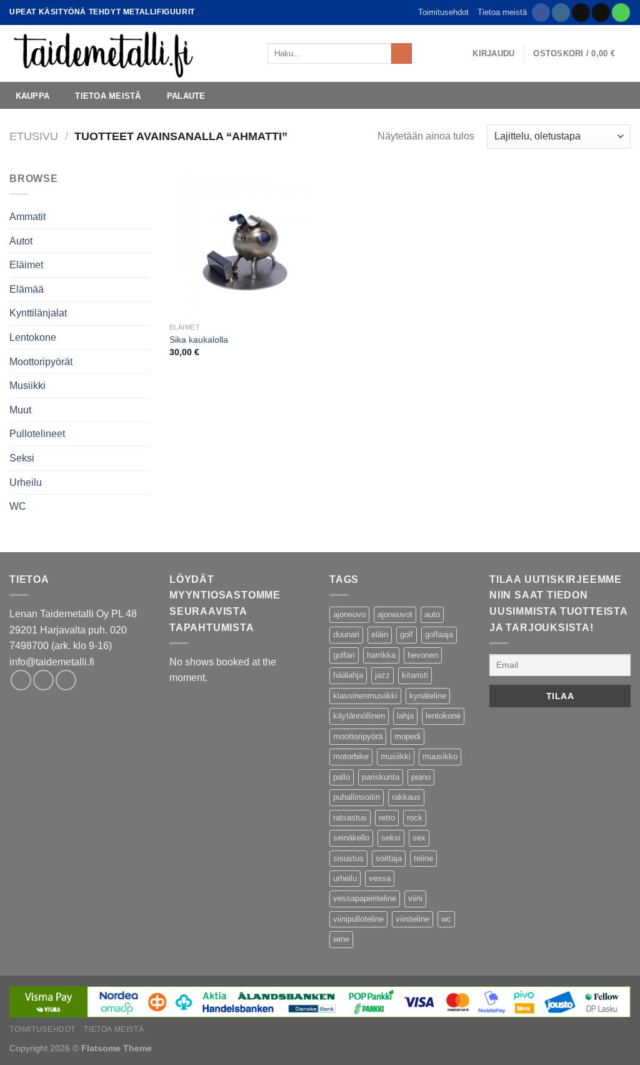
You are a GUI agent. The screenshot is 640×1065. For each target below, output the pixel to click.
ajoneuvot (395, 614)
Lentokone (32, 337)
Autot (20, 241)
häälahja (348, 675)
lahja (405, 715)
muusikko (440, 756)
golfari (344, 655)
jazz (382, 675)
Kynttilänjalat (38, 313)
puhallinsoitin (356, 797)
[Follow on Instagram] (561, 12)
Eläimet (26, 265)
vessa (380, 878)
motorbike (351, 756)
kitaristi (415, 675)
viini (415, 898)
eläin (379, 634)
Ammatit (27, 216)
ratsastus (350, 817)
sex (419, 837)
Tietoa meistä (502, 12)
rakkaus (406, 797)
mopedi (407, 736)
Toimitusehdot (443, 12)
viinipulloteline (358, 919)
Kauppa (33, 96)
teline (423, 858)
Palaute (186, 96)
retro (387, 817)
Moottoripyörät (40, 361)
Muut (20, 410)
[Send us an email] (601, 12)
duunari (346, 634)
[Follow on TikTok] (581, 12)
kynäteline (427, 695)
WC (17, 506)
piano (421, 777)
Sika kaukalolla (198, 340)
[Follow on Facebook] (541, 12)
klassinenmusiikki (365, 695)
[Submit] (401, 53)
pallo (341, 777)
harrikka (381, 655)
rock (414, 817)
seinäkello (351, 837)
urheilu (345, 878)
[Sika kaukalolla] (242, 243)
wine (341, 939)
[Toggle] (146, 409)
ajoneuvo (349, 614)
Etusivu (33, 136)
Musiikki (27, 385)
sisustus (348, 858)
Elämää (26, 289)
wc (446, 919)
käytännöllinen (359, 715)
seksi (391, 837)
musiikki (396, 756)
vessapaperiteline (364, 898)
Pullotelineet (37, 433)
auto (432, 614)
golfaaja (439, 634)
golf (406, 634)
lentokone (443, 715)
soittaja (389, 858)
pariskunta (380, 777)
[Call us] (621, 12)
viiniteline (412, 919)
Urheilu (25, 482)
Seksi (21, 458)
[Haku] (425, 53)
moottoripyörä (357, 736)
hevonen (423, 655)
